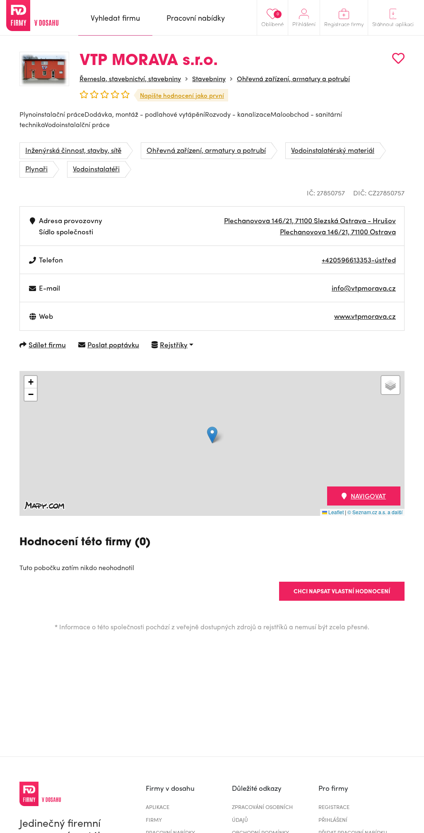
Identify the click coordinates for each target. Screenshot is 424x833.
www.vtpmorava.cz (365, 316)
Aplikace (157, 807)
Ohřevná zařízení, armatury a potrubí (293, 78)
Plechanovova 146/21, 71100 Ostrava (338, 231)
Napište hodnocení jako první (182, 95)
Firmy (154, 819)
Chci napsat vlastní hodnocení (342, 591)
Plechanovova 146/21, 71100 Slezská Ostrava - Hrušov (310, 220)
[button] (212, 434)
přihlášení (332, 819)
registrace (333, 807)
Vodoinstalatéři (96, 168)
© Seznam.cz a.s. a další (374, 511)
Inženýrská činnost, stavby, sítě (73, 150)
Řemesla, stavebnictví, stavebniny (130, 78)
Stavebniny (209, 78)
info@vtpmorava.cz (364, 288)
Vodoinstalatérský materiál (332, 150)
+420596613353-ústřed (359, 260)
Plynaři (36, 168)
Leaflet (335, 511)
